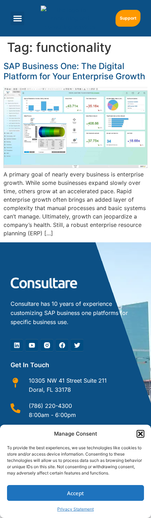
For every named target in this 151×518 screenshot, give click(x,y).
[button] (140, 433)
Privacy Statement (75, 509)
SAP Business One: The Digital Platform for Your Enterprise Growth (74, 71)
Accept (75, 493)
